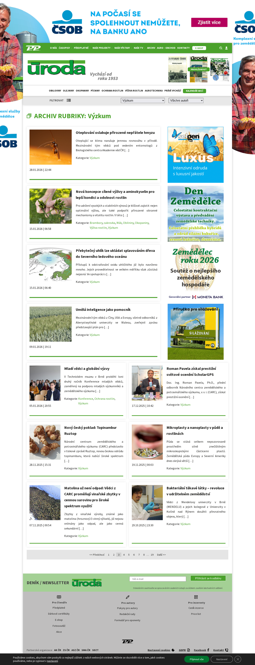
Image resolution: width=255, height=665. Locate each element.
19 (152, 554)
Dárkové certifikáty (59, 613)
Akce (59, 631)
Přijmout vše (197, 659)
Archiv (151, 47)
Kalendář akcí (194, 90)
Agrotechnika (154, 90)
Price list (196, 614)
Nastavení (221, 659)
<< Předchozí (96, 554)
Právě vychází (172, 90)
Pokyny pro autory (127, 608)
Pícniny (95, 90)
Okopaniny (82, 90)
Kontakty (183, 47)
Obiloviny (55, 90)
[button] (208, 578)
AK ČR (57, 650)
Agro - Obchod (166, 47)
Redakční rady (127, 614)
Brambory (96, 223)
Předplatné (59, 607)
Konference (85, 398)
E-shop (59, 620)
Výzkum (95, 158)
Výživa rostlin (134, 90)
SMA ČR (86, 650)
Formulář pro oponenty (127, 620)
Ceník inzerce (196, 608)
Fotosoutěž (59, 625)
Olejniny (68, 90)
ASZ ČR (75, 650)
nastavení (52, 661)
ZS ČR (66, 650)
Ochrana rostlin (112, 90)
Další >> (161, 554)
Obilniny (128, 223)
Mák (119, 223)
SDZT (95, 650)
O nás (53, 47)
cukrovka (109, 223)
